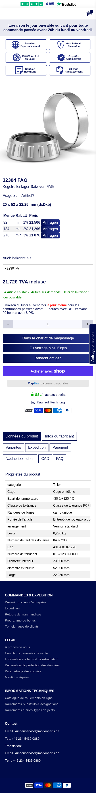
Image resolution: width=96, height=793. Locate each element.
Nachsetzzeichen (20, 459)
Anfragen (50, 222)
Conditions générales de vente (26, 653)
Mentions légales (17, 677)
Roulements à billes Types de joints (30, 710)
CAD (45, 459)
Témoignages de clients (22, 626)
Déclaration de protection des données (32, 665)
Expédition (37, 447)
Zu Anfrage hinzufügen (48, 348)
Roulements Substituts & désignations (31, 704)
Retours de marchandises (23, 614)
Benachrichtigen (48, 358)
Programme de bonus (20, 620)
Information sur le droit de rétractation (31, 659)
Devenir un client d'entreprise (25, 602)
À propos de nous (17, 647)
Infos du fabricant (59, 436)
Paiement (60, 447)
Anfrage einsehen (92, 343)
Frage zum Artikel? (18, 195)
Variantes (13, 447)
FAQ (59, 459)
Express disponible (54, 383)
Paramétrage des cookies (23, 671)
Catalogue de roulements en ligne (29, 698)
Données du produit (22, 436)
